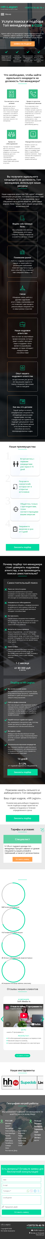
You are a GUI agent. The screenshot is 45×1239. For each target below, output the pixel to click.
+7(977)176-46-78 (35, 1225)
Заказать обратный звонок (35, 1227)
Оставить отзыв (22, 1055)
